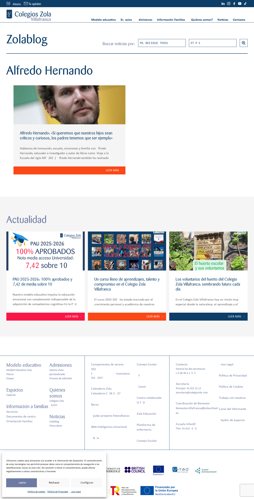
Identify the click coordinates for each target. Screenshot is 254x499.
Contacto (239, 19)
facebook (234, 3)
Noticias (222, 19)
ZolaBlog (54, 421)
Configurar (87, 482)
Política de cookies (36, 492)
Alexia (95, 438)
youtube (239, 3)
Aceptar (21, 482)
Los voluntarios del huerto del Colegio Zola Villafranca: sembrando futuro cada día (208, 284)
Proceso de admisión (60, 378)
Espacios (126, 19)
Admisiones (144, 19)
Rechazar (54, 482)
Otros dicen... (56, 425)
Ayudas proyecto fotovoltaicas (110, 415)
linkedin (223, 3)
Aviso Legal (75, 492)
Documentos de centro (21, 416)
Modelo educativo (103, 19)
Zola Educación (146, 413)
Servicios (12, 411)
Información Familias (171, 19)
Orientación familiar (19, 421)
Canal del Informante (232, 409)
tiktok (245, 3)
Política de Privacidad (57, 492)
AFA (139, 375)
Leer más (112, 170)
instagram (228, 3)
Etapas (195, 43)
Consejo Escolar (147, 364)
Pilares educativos (154, 43)
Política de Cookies (231, 386)
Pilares (10, 374)
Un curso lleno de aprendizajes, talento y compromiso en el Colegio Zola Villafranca (127, 284)
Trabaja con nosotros (232, 398)
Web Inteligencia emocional (109, 427)
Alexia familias (13, 3)
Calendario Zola (101, 388)
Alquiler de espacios (232, 420)
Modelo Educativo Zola (19, 370)
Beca (94, 404)
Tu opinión (35, 4)
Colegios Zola (56, 401)
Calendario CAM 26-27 (105, 393)
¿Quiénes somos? (201, 19)
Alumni (53, 405)
